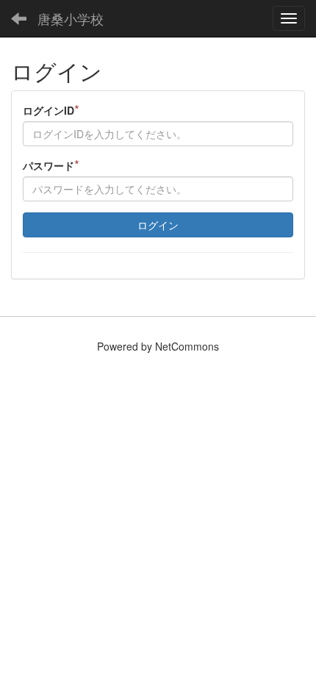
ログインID (51, 110)
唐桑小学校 (70, 18)
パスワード (51, 165)
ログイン (158, 225)
